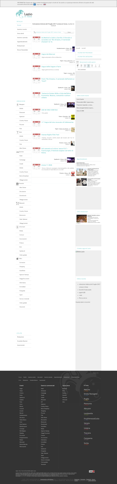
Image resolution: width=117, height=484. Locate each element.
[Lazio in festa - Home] (27, 13)
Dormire (64, 393)
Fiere (21, 402)
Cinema (21, 393)
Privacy (93, 479)
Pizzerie (21, 124)
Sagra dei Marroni (48, 54)
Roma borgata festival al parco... (85, 108)
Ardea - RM (69, 48)
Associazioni (23, 239)
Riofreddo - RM (66, 116)
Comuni (21, 235)
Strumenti (22, 307)
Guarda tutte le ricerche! (83, 302)
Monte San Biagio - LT (64, 128)
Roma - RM (63, 104)
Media (21, 231)
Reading (22, 433)
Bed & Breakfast (24, 176)
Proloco (21, 243)
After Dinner (22, 148)
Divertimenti (22, 195)
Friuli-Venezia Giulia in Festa (91, 419)
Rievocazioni (23, 446)
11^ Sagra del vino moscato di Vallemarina (57, 122)
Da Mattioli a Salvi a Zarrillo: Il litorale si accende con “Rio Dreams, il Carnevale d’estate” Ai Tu (56, 40)
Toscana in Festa (91, 434)
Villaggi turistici (23, 180)
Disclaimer (82, 479)
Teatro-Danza (23, 419)
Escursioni (22, 435)
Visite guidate (23, 255)
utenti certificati (24, 476)
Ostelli (21, 164)
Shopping (22, 266)
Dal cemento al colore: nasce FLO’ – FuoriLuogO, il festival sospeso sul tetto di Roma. (57, 151)
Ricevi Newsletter (22, 50)
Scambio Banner (22, 341)
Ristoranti (22, 112)
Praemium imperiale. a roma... (85, 105)
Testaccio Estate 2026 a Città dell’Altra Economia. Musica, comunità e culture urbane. (56, 95)
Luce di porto (80, 99)
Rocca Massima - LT (69, 60)
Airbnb (21, 108)
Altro (63, 402)
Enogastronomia (24, 437)
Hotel (20, 156)
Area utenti (20, 33)
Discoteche (22, 191)
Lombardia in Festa (91, 414)
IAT (42, 402)
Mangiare (64, 388)
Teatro (21, 390)
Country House (23, 120)
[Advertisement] (88, 31)
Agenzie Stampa (24, 274)
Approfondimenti (22, 41)
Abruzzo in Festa (91, 409)
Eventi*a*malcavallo (85, 290)
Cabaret (21, 399)
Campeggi (22, 160)
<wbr (80, 295)
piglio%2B (82, 292)
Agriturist (21, 116)
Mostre (21, 406)
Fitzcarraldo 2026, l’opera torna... (85, 102)
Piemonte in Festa (91, 404)
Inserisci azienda (22, 37)
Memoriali (22, 442)
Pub (20, 128)
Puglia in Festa (91, 399)
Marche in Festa (91, 390)
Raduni (21, 440)
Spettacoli (22, 251)
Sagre (21, 388)
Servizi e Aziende (24, 299)
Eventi (19, 25)
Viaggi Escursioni (24, 278)
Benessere (22, 215)
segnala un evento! (63, 475)
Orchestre (22, 262)
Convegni (22, 428)
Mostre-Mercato (23, 444)
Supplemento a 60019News (46, 479)
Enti (20, 247)
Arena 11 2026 (46, 165)
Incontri (21, 411)
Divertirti (64, 395)
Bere (63, 390)
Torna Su (95, 372)
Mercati (21, 413)
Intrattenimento (23, 415)
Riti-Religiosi (23, 431)
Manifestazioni (23, 426)
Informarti (64, 399)
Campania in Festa (91, 439)
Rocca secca (83, 298)
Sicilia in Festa (91, 443)
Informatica (22, 282)
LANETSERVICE (92, 480)
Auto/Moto (22, 270)
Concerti (22, 408)
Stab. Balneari (23, 219)
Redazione (20, 337)
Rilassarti (64, 397)
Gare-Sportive (23, 424)
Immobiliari (22, 286)
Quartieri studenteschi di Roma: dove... (93, 169)
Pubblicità (88, 479)
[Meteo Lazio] (80, 251)
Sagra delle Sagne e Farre (51, 66)
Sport (20, 295)
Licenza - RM (71, 73)
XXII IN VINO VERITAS (49, 110)
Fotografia (22, 290)
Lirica (21, 404)
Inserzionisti (20, 345)
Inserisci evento (22, 29)
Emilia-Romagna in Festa (91, 395)
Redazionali (21, 46)
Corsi (21, 422)
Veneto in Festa (91, 424)
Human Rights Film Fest (50, 135)
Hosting (76, 480)
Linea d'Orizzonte (80, 162)
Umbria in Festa (91, 429)
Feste (21, 395)
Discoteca (22, 417)
